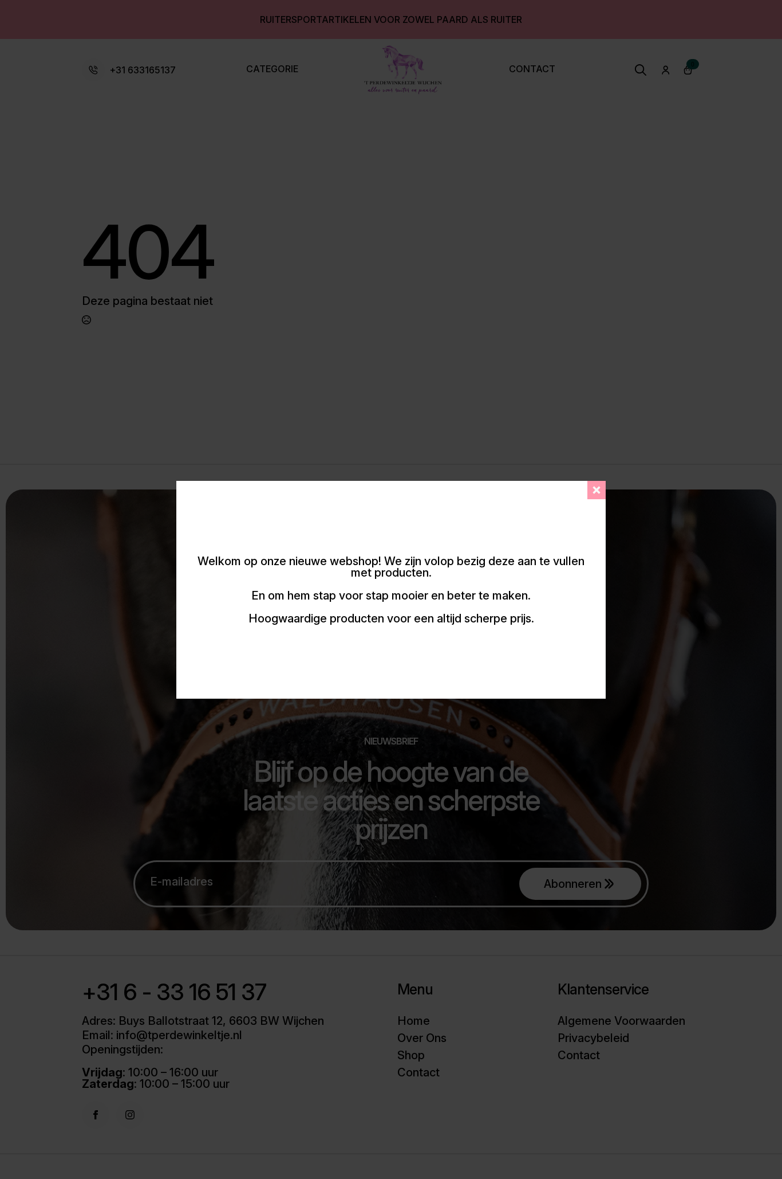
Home (413, 1021)
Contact (532, 69)
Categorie (272, 69)
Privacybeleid (593, 1038)
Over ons (422, 1038)
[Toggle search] (640, 70)
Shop (411, 1055)
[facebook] (95, 1115)
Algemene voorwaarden (621, 1021)
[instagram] (130, 1115)
